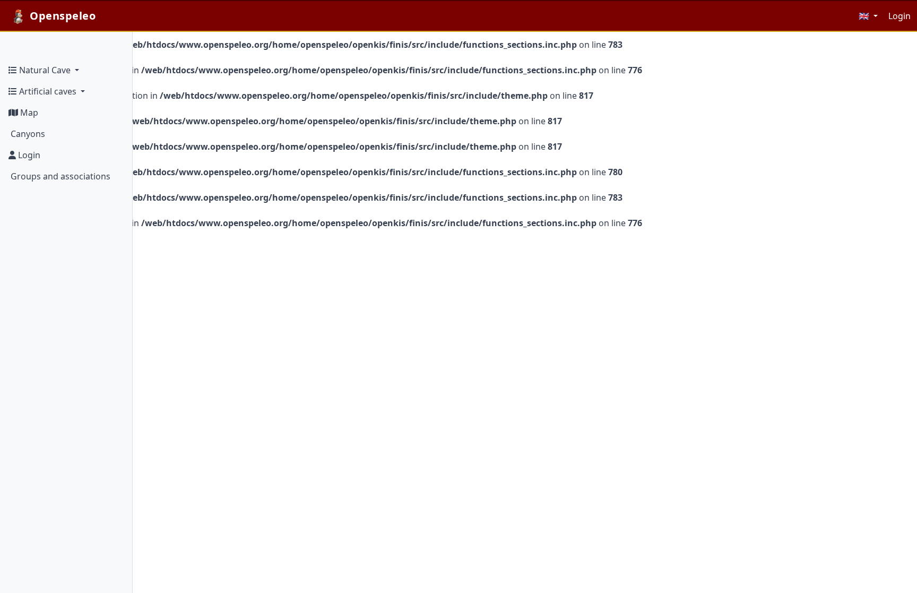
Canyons (26, 134)
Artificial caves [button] (48, 91)
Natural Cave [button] (45, 70)
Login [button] (899, 16)
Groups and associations (59, 176)
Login (28, 155)
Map (28, 112)
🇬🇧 (865, 16)
